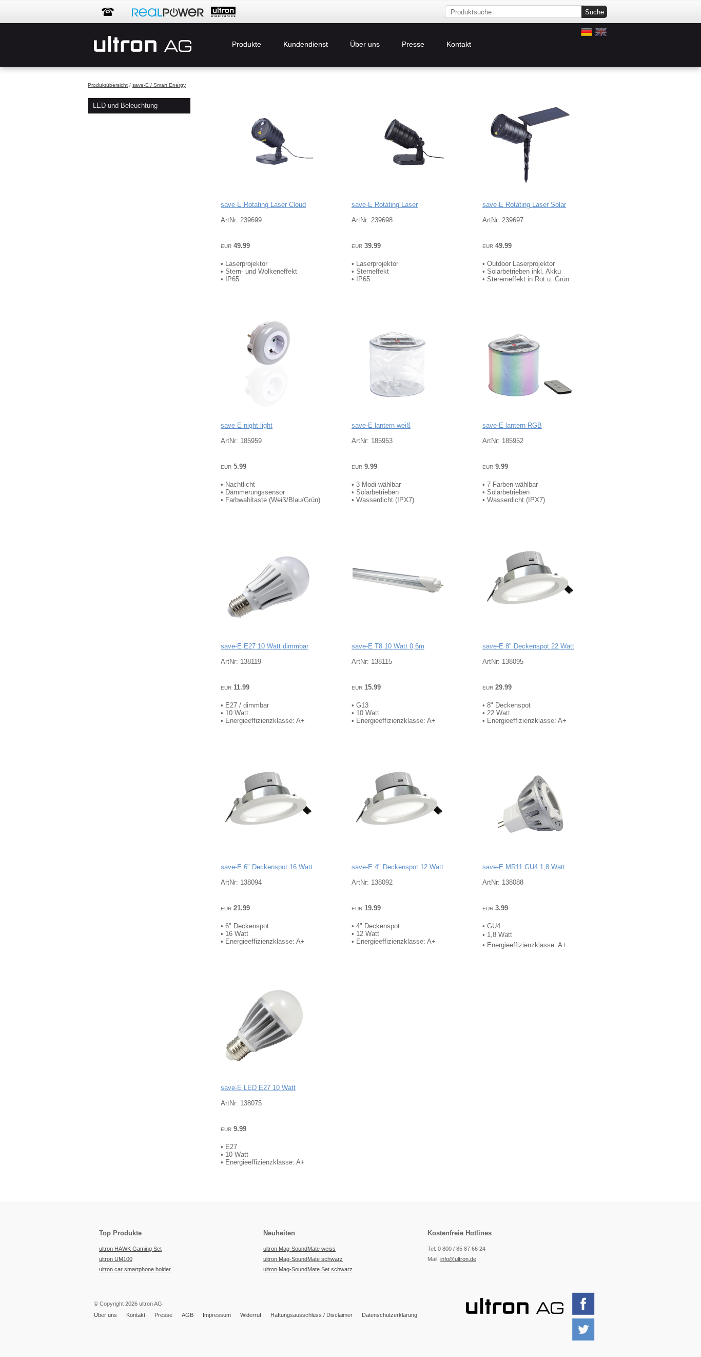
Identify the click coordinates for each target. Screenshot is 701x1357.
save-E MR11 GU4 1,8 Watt (523, 867)
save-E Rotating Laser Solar (524, 204)
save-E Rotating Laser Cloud (263, 204)
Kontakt (458, 44)
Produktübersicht (108, 85)
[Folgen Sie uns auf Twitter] (587, 1339)
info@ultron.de (458, 1259)
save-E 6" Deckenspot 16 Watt (267, 867)
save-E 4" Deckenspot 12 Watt (397, 867)
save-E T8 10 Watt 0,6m (388, 646)
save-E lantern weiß (381, 425)
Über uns (365, 44)
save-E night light (246, 425)
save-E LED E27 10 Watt (258, 1088)
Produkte (246, 44)
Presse (413, 44)
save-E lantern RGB (512, 425)
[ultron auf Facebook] (587, 1314)
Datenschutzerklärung (389, 1315)
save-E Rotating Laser (385, 204)
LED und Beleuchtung (125, 105)
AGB (187, 1315)
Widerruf (250, 1315)
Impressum (217, 1315)
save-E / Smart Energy (159, 85)
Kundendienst (305, 44)
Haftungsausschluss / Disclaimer (311, 1315)
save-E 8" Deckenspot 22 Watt (528, 646)
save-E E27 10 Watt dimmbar (264, 646)
